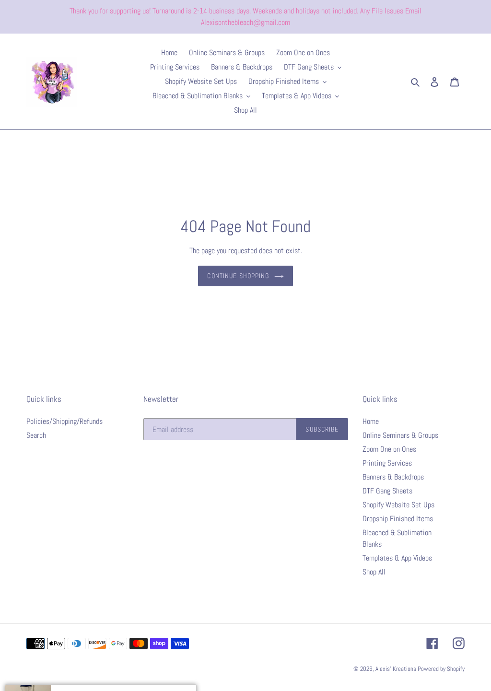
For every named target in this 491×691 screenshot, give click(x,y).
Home (370, 421)
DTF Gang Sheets (387, 491)
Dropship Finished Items (397, 519)
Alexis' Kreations (396, 669)
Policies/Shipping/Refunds (64, 421)
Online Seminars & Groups (400, 435)
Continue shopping (238, 275)
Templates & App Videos (397, 558)
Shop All (374, 572)
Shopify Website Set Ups (398, 505)
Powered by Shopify (441, 669)
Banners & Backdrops (393, 477)
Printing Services (387, 463)
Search (36, 435)
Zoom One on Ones (389, 449)
